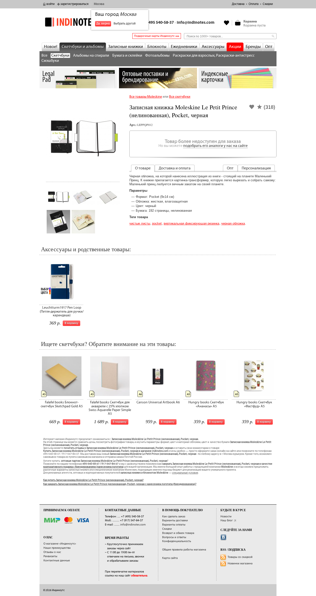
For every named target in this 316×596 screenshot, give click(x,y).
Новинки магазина (240, 563)
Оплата (253, 4)
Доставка (238, 4)
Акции (235, 46)
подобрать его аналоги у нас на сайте (215, 146)
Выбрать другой (125, 23)
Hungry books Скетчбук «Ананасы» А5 (206, 404)
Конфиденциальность (176, 541)
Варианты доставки (175, 520)
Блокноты (156, 46)
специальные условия (185, 472)
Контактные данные (56, 560)
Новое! (50, 46)
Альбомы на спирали (91, 55)
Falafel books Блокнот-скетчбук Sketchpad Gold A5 (62, 404)
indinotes (78, 22)
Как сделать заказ (173, 516)
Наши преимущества (57, 548)
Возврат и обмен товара (178, 533)
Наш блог (226, 520)
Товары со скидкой (240, 557)
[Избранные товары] (227, 22)
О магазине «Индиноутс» (59, 543)
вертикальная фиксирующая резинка (191, 223)
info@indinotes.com (196, 22)
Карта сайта (170, 558)
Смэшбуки (50, 61)
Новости (226, 516)
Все (44, 55)
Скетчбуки (60, 55)
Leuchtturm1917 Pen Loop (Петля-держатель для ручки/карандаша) (62, 311)
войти (50, 4)
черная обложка (233, 223)
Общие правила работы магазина (184, 549)
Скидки (268, 4)
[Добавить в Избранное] (252, 108)
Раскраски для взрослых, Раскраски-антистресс (214, 55)
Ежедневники (184, 46)
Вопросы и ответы (174, 537)
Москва (99, 4)
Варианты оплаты (173, 524)
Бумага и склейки (127, 55)
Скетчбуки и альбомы (83, 46)
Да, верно (103, 23)
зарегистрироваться (74, 4)
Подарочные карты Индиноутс (154, 36)
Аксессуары (213, 46)
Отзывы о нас (52, 552)
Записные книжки (125, 46)
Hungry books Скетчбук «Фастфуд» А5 (254, 404)
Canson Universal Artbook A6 (158, 402)
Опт (268, 46)
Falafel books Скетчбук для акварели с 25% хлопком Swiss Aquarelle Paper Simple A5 (110, 408)
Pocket (157, 223)
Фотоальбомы (157, 55)
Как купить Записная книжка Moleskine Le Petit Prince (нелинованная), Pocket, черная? (93, 480)
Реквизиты (50, 556)
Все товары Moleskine (145, 97)
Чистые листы (139, 223)
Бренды (253, 46)
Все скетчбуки (179, 97)
